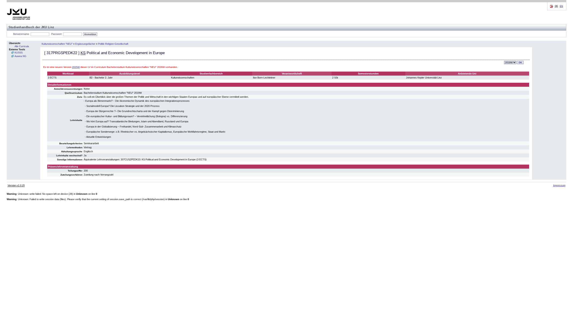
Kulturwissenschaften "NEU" (57, 43)
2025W (76, 67)
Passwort (56, 34)
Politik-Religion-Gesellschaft (113, 43)
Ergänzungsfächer (85, 43)
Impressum (559, 185)
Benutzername (21, 34)
